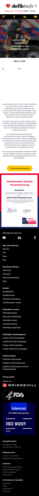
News (5, 256)
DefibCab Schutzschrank (12, 359)
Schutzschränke (9, 356)
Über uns (6, 249)
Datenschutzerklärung (11, 278)
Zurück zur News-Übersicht (19, 168)
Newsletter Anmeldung (11, 299)
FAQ (4, 253)
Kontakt (6, 288)
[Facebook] (14, 16)
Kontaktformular (9, 295)
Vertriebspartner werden (12, 303)
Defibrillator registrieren (12, 328)
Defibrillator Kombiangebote (14, 334)
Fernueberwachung (10, 324)
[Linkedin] (25, 16)
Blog (4, 260)
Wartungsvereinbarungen (12, 317)
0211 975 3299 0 (12, 456)
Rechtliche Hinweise (11, 267)
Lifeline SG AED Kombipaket (13, 338)
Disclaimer (7, 274)
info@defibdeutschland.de (13, 458)
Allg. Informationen (10, 245)
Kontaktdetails (8, 292)
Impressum (7, 270)
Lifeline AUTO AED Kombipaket (14, 342)
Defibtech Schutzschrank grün (14, 363)
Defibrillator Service (11, 309)
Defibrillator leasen (10, 320)
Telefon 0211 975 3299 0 (13, 11)
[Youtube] (35, 16)
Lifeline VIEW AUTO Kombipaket (15, 349)
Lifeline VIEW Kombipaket (12, 345)
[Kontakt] (3, 16)
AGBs (5, 281)
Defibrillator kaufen (10, 313)
